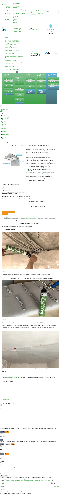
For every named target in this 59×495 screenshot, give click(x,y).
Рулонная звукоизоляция (10, 60)
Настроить (2, 431)
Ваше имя (2, 470)
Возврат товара (13, 482)
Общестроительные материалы (11, 59)
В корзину (5, 195)
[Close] (0, 464)
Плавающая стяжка (53, 79)
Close (2, 439)
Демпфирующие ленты (10, 43)
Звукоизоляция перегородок (40, 479)
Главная (4, 142)
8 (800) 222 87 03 (33, 29)
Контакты (7, 19)
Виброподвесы (10, 89)
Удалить (6, 453)
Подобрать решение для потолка (42, 91)
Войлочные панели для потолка (20, 87)
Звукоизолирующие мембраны (11, 46)
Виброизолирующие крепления (12, 41)
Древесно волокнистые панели (20, 95)
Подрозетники (9, 91)
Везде (6, 35)
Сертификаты (8, 7)
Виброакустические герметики (11, 40)
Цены (32, 12)
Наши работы (44, 480)
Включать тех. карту (8, 215)
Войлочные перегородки (20, 91)
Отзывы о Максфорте (33, 482)
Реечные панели (19, 100)
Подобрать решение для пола (53, 88)
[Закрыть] (1, 477)
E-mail (1, 473)
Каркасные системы (31, 87)
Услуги (21, 9)
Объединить (7, 444)
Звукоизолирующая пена (10, 44)
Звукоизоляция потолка (10, 65)
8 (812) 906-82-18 (17, 31)
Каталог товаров (7, 75)
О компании (5, 4)
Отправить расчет (4, 475)
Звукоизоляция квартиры (10, 51)
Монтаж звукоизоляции (54, 479)
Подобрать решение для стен (31, 91)
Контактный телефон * (5, 471)
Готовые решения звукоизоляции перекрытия (15, 69)
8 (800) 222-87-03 (55, 485)
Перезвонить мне (34, 53)
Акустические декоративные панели (13, 38)
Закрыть (2, 444)
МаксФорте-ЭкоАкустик (41, 167)
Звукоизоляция (14, 1)
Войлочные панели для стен (20, 82)
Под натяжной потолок (42, 79)
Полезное (38, 10)
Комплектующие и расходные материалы (14, 56)
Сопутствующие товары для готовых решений (15, 62)
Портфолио (20, 103)
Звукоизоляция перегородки (11, 67)
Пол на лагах (53, 84)
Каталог (30, 9)
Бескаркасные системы (31, 79)
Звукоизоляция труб (9, 53)
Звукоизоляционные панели (11, 47)
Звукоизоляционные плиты (11, 48)
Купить (7, 431)
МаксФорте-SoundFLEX (44, 173)
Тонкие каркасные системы (31, 83)
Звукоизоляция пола (9, 66)
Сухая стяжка (53, 81)
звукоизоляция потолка (12, 377)
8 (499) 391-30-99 (17, 28)
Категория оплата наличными (11, 54)
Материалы (33, 14)
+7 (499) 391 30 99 (4, 109)
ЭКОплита (49, 167)
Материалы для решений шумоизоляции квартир (16, 57)
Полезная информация (29, 480)
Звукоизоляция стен (9, 63)
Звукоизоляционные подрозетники (12, 50)
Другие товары (10, 94)
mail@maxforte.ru (34, 51)
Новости (7, 14)
